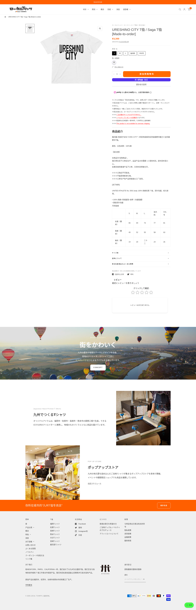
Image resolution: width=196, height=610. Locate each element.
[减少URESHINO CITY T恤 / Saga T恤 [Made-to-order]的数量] (114, 74)
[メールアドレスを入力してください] (143, 579)
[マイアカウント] (184, 9)
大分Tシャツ (55, 538)
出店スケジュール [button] (94, 484)
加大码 (132, 52)
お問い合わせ (30, 545)
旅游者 (125, 9)
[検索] (180, 9)
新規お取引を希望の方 (108, 524)
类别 (93, 9)
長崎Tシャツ (55, 531)
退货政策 (127, 534)
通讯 (125, 575)
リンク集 (28, 559)
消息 (118, 9)
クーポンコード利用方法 (34, 555)
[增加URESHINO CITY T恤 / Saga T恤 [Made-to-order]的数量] (120, 74)
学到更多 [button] (28, 585)
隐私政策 (127, 530)
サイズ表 (115, 253)
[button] (98, 367)
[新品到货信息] (98, 2)
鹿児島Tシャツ (55, 545)
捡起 (109, 9)
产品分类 (28, 527)
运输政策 (127, 537)
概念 (102, 9)
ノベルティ (29, 552)
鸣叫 (131, 274)
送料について (117, 258)
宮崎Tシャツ (55, 541)
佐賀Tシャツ (55, 527)
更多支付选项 (141, 84)
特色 (27, 534)
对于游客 (28, 542)
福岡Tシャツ (55, 524)
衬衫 (84, 9)
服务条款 (127, 541)
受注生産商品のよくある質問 (122, 264)
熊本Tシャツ (55, 534)
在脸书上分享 (119, 274)
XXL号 (141, 52)
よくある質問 (30, 549)
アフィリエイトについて (109, 534)
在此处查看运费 (124, 42)
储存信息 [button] (163, 505)
